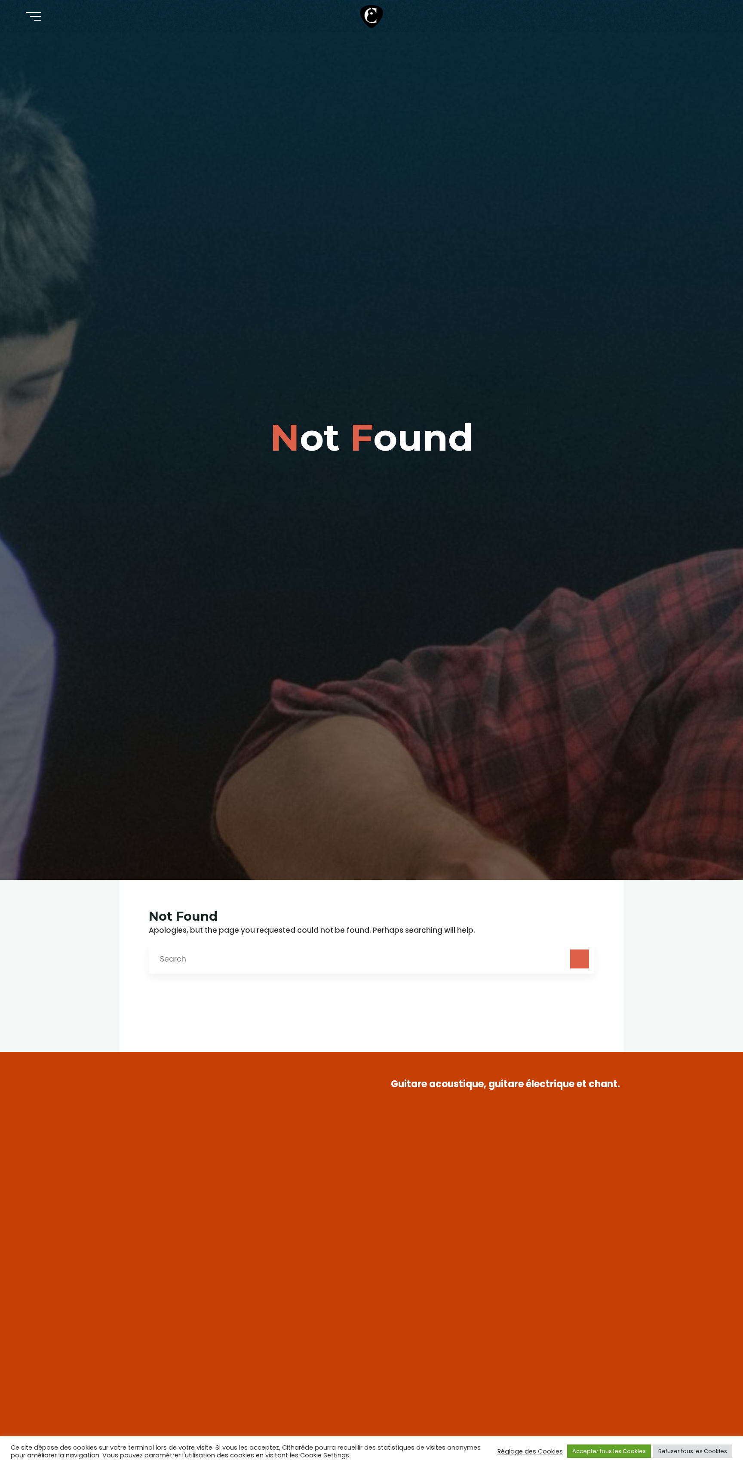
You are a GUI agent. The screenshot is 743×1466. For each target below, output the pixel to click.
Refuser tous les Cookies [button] (692, 1451)
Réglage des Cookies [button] (530, 1451)
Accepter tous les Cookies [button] (609, 1451)
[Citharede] (371, 16)
